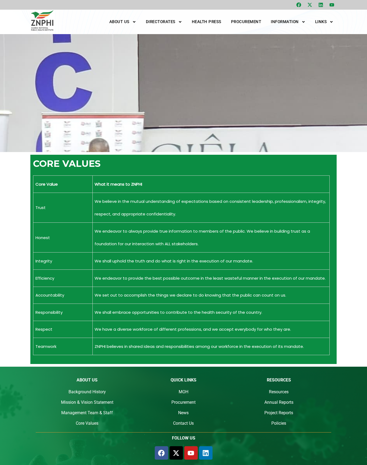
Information (285, 21)
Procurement (246, 21)
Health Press (206, 21)
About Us (119, 21)
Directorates (160, 21)
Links (321, 21)
